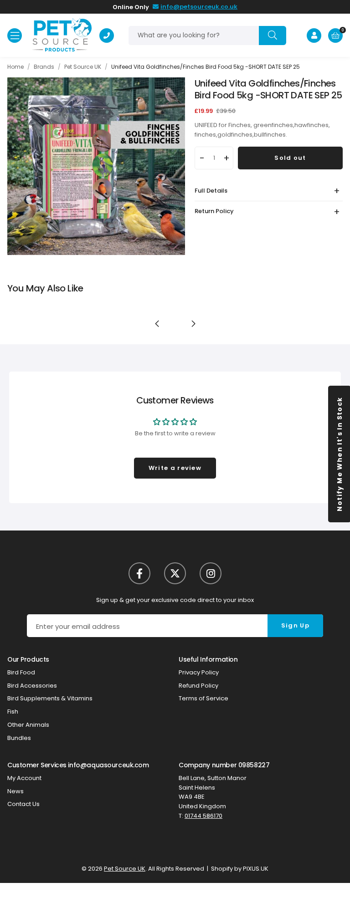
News (15, 791)
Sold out (290, 157)
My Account (24, 778)
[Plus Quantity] (226, 158)
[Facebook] (139, 573)
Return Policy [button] (214, 211)
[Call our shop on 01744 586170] (106, 35)
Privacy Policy (199, 672)
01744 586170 (203, 815)
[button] (335, 35)
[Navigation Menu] (14, 35)
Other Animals (28, 724)
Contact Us (23, 804)
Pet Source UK (62, 35)
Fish (12, 711)
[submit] (272, 35)
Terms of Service (203, 698)
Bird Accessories (32, 685)
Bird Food (21, 672)
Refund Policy (198, 685)
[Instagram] (210, 573)
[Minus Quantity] (201, 158)
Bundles (19, 738)
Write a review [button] (175, 468)
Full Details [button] (211, 190)
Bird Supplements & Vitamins (50, 698)
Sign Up (295, 625)
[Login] (314, 35)
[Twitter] (175, 573)
